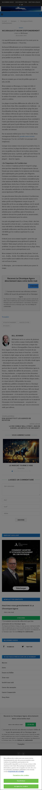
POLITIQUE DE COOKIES (16, 771)
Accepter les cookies (21, 786)
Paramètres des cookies (21, 775)
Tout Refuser (21, 781)
